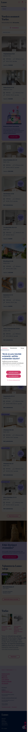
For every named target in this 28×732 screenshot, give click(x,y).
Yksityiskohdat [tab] (13, 348)
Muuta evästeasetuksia (14, 380)
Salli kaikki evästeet (13, 372)
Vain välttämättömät (13, 376)
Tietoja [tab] (22, 348)
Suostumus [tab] (4, 348)
